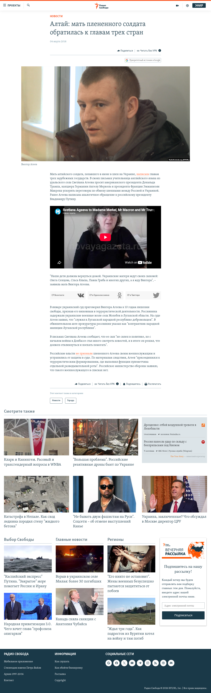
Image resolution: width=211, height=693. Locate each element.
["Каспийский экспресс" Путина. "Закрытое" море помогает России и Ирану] (28, 558)
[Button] (125, 51)
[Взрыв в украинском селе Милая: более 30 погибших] (80, 558)
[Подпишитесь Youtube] (132, 663)
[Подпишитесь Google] (109, 663)
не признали (84, 353)
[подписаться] (171, 663)
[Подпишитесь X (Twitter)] (124, 663)
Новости (56, 16)
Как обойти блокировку (69, 668)
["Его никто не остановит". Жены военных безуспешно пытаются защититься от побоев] (131, 558)
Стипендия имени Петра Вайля (22, 668)
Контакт (9, 680)
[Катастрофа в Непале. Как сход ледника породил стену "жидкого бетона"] (36, 494)
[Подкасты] (163, 663)
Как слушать (62, 661)
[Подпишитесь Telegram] (140, 663)
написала (142, 174)
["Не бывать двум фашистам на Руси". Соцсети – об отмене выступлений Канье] (105, 494)
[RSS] (155, 663)
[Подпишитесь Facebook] (116, 663)
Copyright (60, 680)
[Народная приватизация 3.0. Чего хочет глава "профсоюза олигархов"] (28, 606)
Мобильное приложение (18, 661)
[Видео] (177, 5)
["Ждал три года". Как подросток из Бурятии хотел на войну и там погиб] (131, 611)
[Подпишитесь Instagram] (148, 663)
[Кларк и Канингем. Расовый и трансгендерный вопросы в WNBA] (36, 437)
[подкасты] (187, 5)
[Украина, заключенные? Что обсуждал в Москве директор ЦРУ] (174, 494)
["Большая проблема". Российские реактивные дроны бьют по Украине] (105, 437)
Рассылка (60, 674)
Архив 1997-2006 (14, 674)
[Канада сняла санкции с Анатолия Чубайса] (80, 601)
